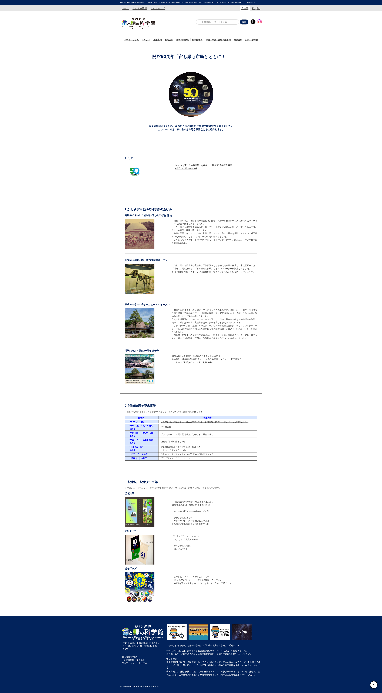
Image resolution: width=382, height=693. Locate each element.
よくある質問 (140, 8)
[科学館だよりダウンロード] (198, 632)
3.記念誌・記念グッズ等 (186, 168)
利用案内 (169, 39)
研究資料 (238, 39)
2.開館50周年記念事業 (221, 165)
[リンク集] (241, 632)
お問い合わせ (251, 39)
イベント (146, 39)
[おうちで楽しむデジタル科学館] (220, 632)
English (256, 8)
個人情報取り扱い (130, 656)
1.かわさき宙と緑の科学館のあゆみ (191, 165)
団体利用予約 (182, 39)
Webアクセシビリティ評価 (134, 663)
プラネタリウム (131, 39)
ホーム (125, 8)
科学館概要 (197, 39)
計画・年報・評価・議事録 (218, 39)
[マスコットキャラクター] (176, 632)
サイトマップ (158, 8)
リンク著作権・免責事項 (133, 660)
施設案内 (157, 39)
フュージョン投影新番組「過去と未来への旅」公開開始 (204, 421)
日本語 (244, 8)
